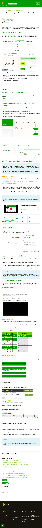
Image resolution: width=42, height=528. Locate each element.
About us (14, 511)
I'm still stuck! (5, 483)
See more (4, 480)
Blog (13, 513)
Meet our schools (15, 515)
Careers (14, 521)
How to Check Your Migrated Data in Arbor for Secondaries (14, 473)
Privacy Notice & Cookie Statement (25, 517)
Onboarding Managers (9, 19)
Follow (4, 16)
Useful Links (24, 511)
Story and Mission (15, 517)
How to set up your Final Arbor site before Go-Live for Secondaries (15, 477)
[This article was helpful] (12, 454)
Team (13, 519)
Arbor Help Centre (5, 9)
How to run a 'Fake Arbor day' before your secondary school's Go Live (16, 475)
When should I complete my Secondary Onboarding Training (14, 469)
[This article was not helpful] (15, 454)
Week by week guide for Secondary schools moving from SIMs (14, 462)
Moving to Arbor (13, 9)
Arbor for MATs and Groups (5, 516)
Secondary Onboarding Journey (9, 10)
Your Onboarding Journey (22, 9)
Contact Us (32, 3)
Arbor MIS (4, 513)
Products (4, 511)
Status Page (27, 3)
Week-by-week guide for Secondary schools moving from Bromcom (15, 464)
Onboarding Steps (19, 10)
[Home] (4, 3)
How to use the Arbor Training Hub (9, 467)
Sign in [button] (38, 3)
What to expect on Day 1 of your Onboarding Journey (12, 460)
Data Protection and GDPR (25, 514)
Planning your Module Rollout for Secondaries (11, 466)
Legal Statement (24, 519)
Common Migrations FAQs (7, 263)
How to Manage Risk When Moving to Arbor (11, 471)
